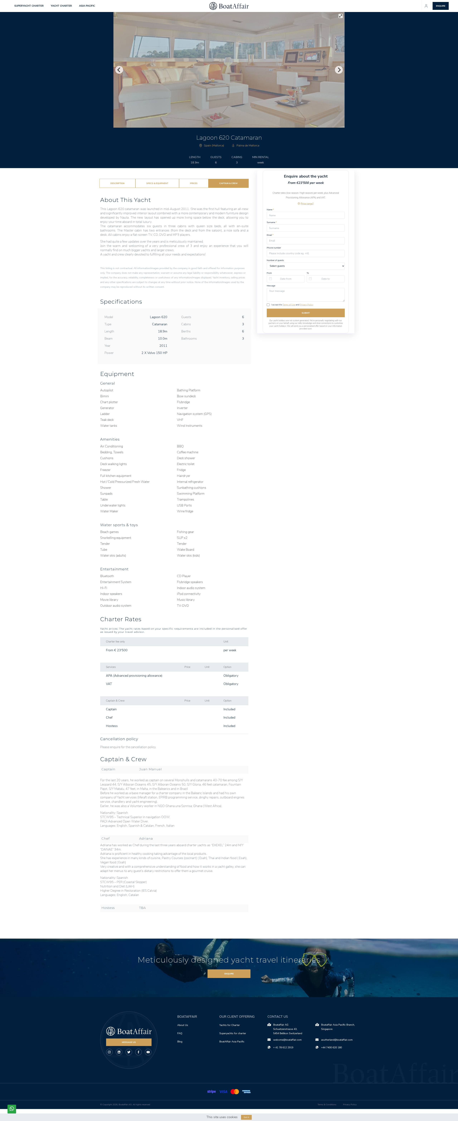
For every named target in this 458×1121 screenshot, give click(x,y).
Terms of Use (289, 304)
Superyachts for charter (233, 1033)
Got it (246, 1117)
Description (117, 183)
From (269, 273)
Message (271, 285)
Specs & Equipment (157, 183)
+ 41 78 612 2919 (283, 1047)
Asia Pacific (87, 6)
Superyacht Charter (29, 6)
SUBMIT (306, 312)
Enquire (229, 973)
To (308, 273)
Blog (179, 1041)
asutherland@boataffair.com (337, 1040)
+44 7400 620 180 (331, 1047)
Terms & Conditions (327, 1104)
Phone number (274, 247)
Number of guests (275, 260)
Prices (194, 183)
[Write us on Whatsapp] (12, 1109)
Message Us (129, 1042)
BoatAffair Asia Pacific (232, 1041)
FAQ (179, 1033)
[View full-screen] (340, 16)
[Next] (339, 70)
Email (270, 235)
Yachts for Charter (229, 1025)
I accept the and (292, 304)
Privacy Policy (306, 304)
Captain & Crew (228, 183)
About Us (182, 1025)
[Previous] (119, 70)
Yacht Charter (61, 6)
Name (270, 209)
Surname (272, 222)
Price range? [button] (307, 203)
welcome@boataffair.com (287, 1040)
